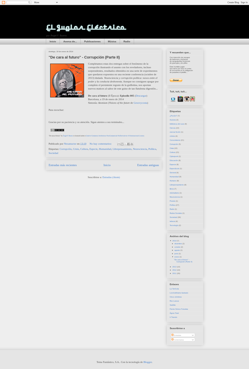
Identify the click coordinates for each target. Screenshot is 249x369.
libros (172, 189)
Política (152, 149)
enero (177, 257)
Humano (173, 181)
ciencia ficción (175, 132)
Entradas (177, 335)
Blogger (147, 362)
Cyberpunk (174, 156)
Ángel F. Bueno (68, 136)
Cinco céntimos (176, 297)
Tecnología (174, 225)
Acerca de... (70, 41)
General (173, 173)
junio (176, 254)
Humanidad (105, 149)
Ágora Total (174, 313)
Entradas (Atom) (111, 177)
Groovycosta (140, 102)
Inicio (53, 41)
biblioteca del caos (177, 124)
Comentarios (178, 340)
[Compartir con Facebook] (128, 144)
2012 (174, 270)
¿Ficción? (173, 116)
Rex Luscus (174, 301)
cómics (172, 136)
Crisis (76, 149)
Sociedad (53, 153)
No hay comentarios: (101, 143)
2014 (174, 241)
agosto (177, 250)
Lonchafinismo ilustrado (179, 293)
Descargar (141, 95)
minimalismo (174, 193)
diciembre (178, 244)
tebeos (172, 221)
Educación (174, 160)
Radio (126, 41)
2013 (174, 267)
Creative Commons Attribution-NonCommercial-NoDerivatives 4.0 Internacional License (115, 136)
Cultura (84, 149)
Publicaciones (92, 41)
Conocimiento (175, 140)
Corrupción (66, 149)
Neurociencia (140, 149)
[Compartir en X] (125, 144)
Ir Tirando (173, 317)
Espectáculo (174, 168)
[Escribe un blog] (122, 144)
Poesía (172, 201)
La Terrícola (174, 289)
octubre (177, 247)
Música (112, 41)
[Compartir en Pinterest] (131, 144)
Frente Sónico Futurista (179, 309)
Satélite (173, 305)
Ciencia (172, 128)
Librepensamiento (122, 149)
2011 (174, 273)
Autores (173, 120)
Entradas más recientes (63, 165)
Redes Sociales (176, 213)
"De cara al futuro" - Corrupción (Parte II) (84, 57)
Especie (93, 149)
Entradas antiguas (148, 165)
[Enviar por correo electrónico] (119, 144)
